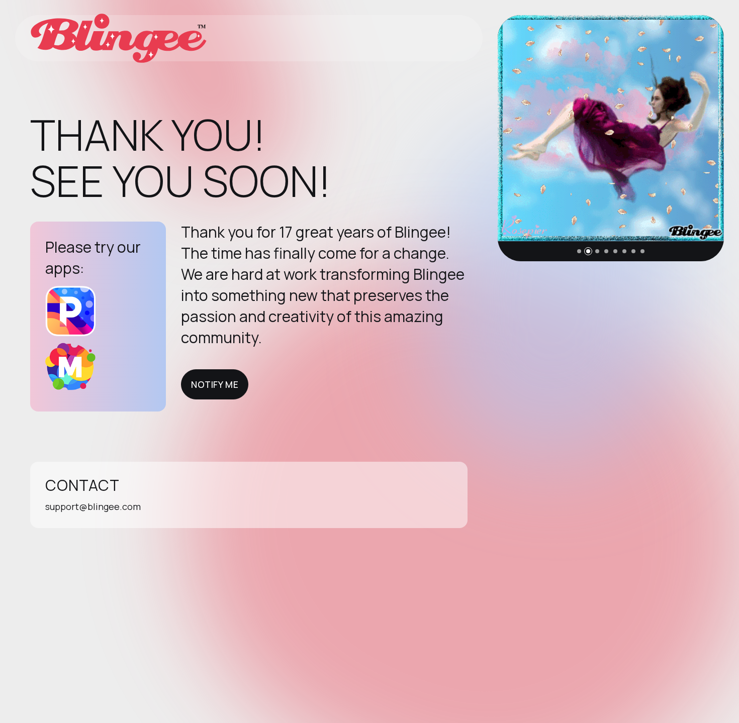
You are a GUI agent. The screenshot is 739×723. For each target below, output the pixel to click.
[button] (579, 251)
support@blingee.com (93, 506)
